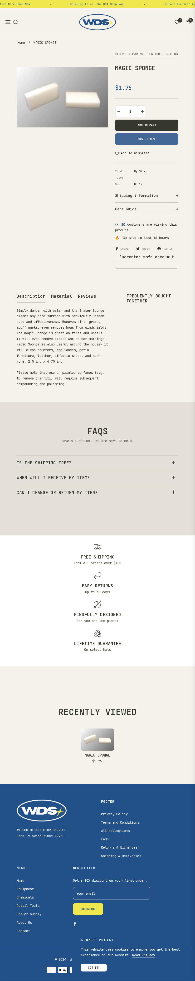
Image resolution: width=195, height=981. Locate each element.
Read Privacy (143, 955)
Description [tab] (31, 296)
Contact (23, 931)
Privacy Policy (114, 814)
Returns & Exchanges (119, 847)
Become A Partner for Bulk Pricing (146, 54)
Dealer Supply (29, 914)
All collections (115, 831)
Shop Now (18, 4)
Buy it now (146, 139)
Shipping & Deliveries (121, 856)
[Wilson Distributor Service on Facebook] (75, 923)
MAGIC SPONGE (97, 755)
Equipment (25, 889)
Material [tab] (61, 296)
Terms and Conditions (120, 822)
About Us (24, 922)
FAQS (105, 839)
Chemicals (25, 897)
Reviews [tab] (87, 296)
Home (21, 42)
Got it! (94, 968)
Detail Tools (28, 905)
